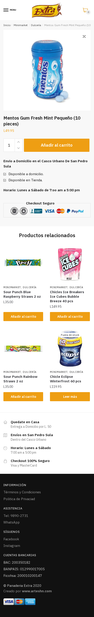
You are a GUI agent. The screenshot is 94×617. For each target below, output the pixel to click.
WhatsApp (11, 522)
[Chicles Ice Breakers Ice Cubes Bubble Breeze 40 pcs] (70, 263)
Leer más (70, 397)
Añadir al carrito (57, 145)
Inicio (6, 25)
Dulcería (36, 25)
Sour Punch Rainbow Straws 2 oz (20, 378)
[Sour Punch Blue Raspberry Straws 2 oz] (23, 263)
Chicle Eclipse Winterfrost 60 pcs (65, 378)
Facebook (11, 539)
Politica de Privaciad (19, 499)
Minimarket (21, 25)
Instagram (11, 545)
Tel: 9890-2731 (15, 516)
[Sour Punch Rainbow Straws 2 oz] (23, 348)
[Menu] (6, 10)
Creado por (27, 591)
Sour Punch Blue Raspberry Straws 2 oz (22, 294)
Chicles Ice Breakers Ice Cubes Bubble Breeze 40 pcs (67, 296)
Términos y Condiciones (22, 492)
